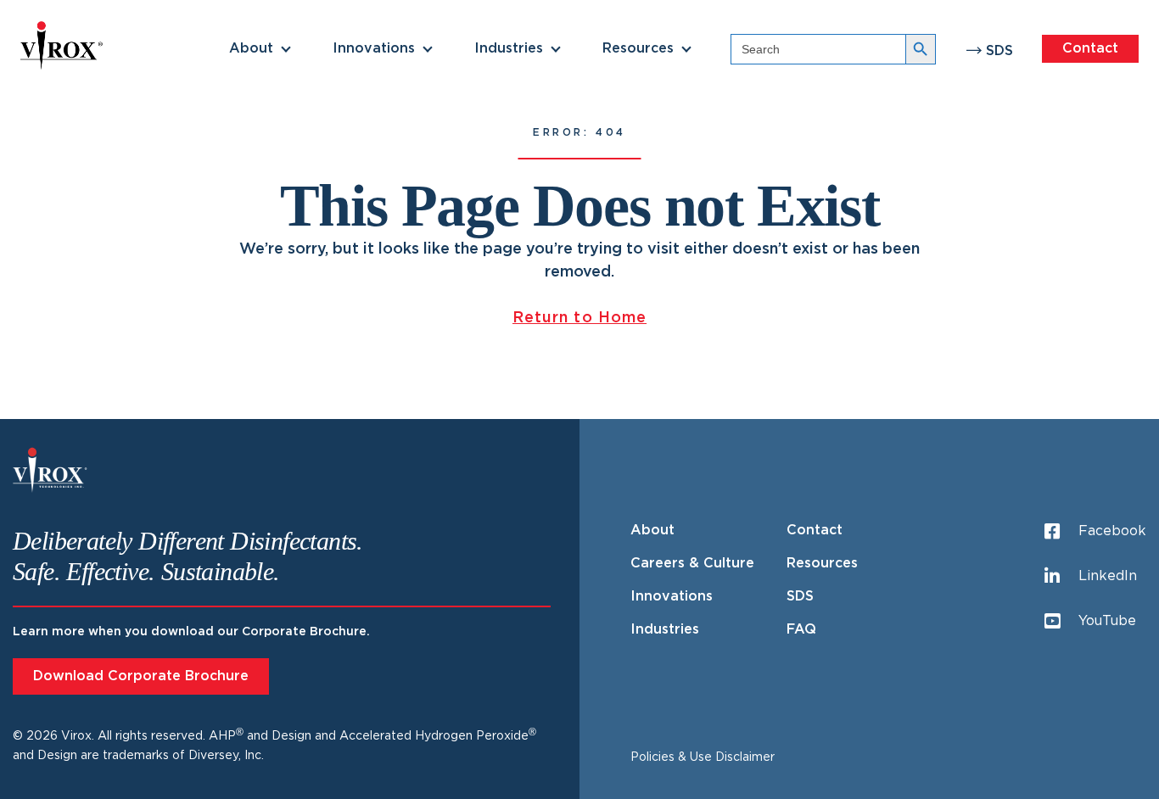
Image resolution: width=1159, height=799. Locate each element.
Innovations (374, 48)
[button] (286, 49)
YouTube (1107, 621)
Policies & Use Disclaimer (702, 757)
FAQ (801, 629)
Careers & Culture (692, 563)
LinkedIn (1107, 576)
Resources (638, 48)
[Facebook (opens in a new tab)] (16, 358)
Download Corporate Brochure (141, 676)
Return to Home (579, 318)
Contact (1090, 48)
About (251, 48)
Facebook (1112, 531)
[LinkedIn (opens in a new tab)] (16, 399)
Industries (508, 48)
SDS (999, 51)
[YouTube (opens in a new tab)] (16, 440)
